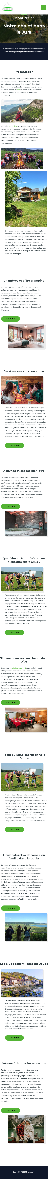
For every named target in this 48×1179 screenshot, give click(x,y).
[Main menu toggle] (43, 7)
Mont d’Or (13, 126)
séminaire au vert (19, 668)
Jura (18, 89)
